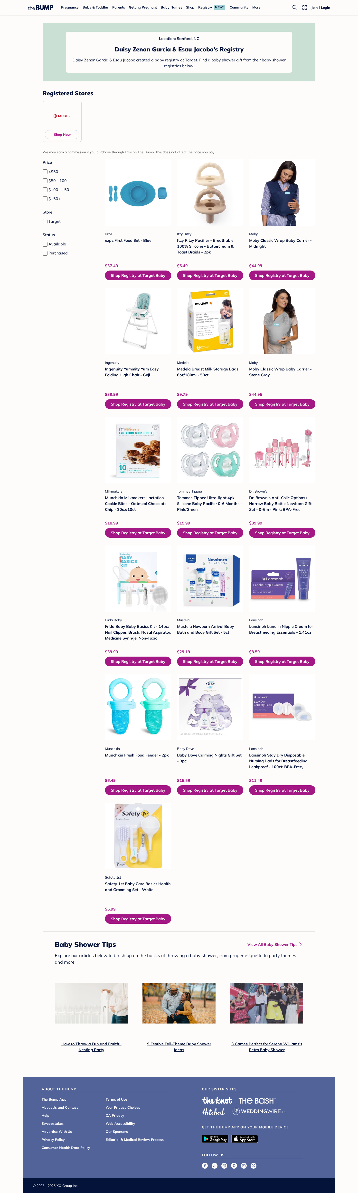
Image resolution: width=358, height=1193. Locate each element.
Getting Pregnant (143, 7)
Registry (205, 7)
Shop (190, 7)
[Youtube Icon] (244, 1166)
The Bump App (54, 1099)
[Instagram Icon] (224, 1166)
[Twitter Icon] (253, 1166)
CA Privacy (115, 1115)
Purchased (58, 253)
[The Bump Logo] (40, 7)
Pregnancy (70, 7)
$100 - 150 (58, 189)
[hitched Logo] (213, 1110)
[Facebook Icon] (205, 1166)
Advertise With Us (57, 1131)
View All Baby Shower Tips (272, 944)
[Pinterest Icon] (234, 1166)
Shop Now (62, 134)
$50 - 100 (57, 180)
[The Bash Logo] (257, 1101)
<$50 (53, 171)
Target (54, 221)
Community (239, 7)
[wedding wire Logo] (259, 1110)
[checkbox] (45, 171)
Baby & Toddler (95, 7)
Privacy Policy (53, 1139)
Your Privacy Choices (123, 1107)
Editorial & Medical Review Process (135, 1139)
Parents (118, 7)
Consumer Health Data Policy (66, 1147)
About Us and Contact (60, 1107)
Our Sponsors (117, 1131)
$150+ (54, 198)
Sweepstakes (53, 1123)
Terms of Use (116, 1099)
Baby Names (171, 7)
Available (57, 244)
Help (45, 1115)
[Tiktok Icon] (214, 1166)
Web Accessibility (120, 1123)
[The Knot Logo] (217, 1100)
